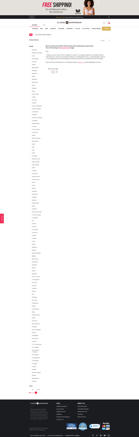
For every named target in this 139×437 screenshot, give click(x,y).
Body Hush (35, 82)
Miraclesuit (35, 262)
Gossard (34, 200)
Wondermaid (35, 378)
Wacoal (34, 375)
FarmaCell (34, 173)
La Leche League (36, 215)
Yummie (34, 381)
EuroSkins (34, 156)
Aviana (34, 64)
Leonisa (34, 223)
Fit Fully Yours (36, 179)
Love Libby (35, 229)
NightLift (34, 273)
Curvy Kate (35, 132)
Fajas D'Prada (35, 162)
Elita (33, 150)
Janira (33, 206)
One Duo (34, 282)
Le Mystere (35, 217)
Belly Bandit (35, 67)
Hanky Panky (35, 203)
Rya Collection (36, 324)
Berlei (33, 76)
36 (53, 72)
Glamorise (35, 194)
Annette (34, 61)
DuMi (33, 144)
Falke (33, 167)
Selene (34, 332)
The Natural (35, 354)
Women (34, 25)
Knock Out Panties (37, 212)
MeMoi (34, 256)
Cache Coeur (35, 94)
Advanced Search (61, 406)
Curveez (34, 126)
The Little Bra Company (35, 351)
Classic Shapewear (37, 106)
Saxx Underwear (36, 329)
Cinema (34, 103)
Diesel (33, 135)
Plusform (34, 297)
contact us (81, 62)
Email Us (77, 435)
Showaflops (35, 335)
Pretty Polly (35, 303)
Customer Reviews (83, 409)
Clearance (106, 28)
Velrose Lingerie (36, 372)
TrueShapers (35, 360)
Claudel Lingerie (36, 109)
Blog (32, 17)
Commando (35, 111)
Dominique (35, 141)
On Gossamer (35, 279)
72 (56, 72)
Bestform (34, 79)
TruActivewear (36, 357)
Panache (34, 288)
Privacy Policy (82, 417)
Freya (33, 185)
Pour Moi (34, 300)
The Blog (80, 414)
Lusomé (34, 238)
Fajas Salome (35, 165)
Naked (34, 268)
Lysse (33, 241)
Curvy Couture (36, 129)
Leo (33, 220)
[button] (94, 426)
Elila (33, 147)
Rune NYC (34, 321)
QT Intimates (35, 309)
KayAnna (34, 209)
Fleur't (33, 182)
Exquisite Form (36, 159)
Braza (33, 91)
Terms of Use (42, 429)
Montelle (34, 265)
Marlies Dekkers (36, 253)
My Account (60, 409)
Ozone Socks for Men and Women (43, 34)
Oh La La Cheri (36, 276)
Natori (33, 270)
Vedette (34, 369)
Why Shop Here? (82, 406)
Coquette (34, 114)
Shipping (59, 414)
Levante (34, 226)
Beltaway (34, 70)
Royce (33, 318)
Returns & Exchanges (63, 417)
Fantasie (34, 170)
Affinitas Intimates (37, 53)
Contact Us (59, 419)
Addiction (34, 50)
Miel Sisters (35, 259)
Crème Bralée (35, 123)
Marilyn (34, 250)
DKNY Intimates (36, 138)
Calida (33, 97)
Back (31, 34)
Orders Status (60, 411)
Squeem (34, 341)
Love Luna (34, 232)
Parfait (34, 291)
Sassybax (34, 326)
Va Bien (34, 366)
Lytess (33, 244)
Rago (33, 312)
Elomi (33, 153)
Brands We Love (82, 411)
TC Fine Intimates (36, 344)
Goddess (34, 197)
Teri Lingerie (35, 347)
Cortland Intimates (37, 117)
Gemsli (34, 188)
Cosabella (34, 120)
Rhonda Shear (36, 315)
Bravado (34, 88)
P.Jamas (34, 285)
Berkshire (34, 73)
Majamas (34, 247)
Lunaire (34, 235)
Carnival (34, 100)
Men (44, 25)
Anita (33, 56)
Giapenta (34, 191)
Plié (33, 294)
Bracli (33, 85)
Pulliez (34, 306)
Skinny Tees (35, 338)
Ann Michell (35, 58)
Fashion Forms (36, 176)
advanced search (65, 48)
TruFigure (34, 363)
